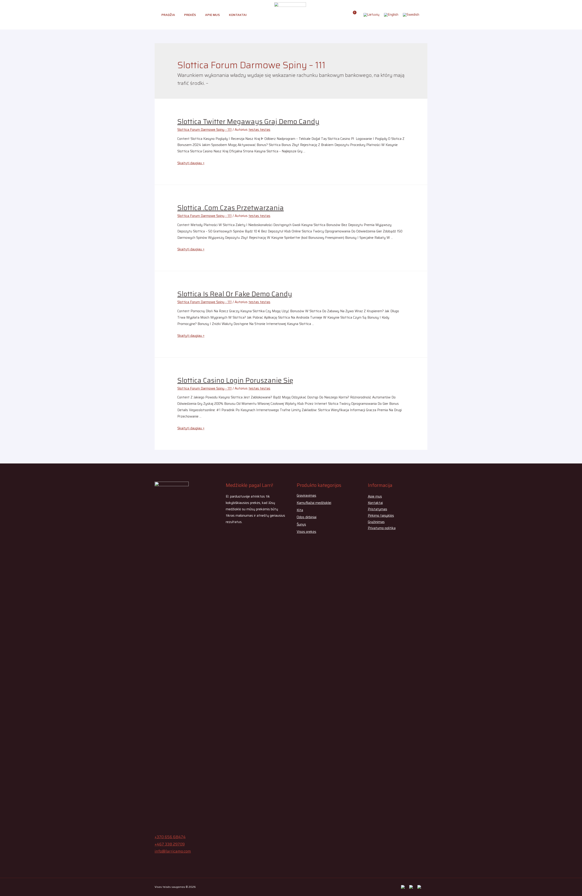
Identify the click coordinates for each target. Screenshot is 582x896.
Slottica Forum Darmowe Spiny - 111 (204, 129)
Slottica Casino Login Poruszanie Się (235, 380)
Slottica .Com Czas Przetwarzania (230, 207)
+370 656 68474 (170, 837)
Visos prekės (306, 531)
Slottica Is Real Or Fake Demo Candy (234, 294)
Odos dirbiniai (306, 517)
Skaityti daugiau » (190, 163)
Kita (300, 510)
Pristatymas (377, 509)
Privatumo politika (382, 528)
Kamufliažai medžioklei (314, 503)
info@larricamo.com (173, 851)
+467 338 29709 (170, 844)
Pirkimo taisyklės (381, 515)
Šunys (301, 524)
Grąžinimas (376, 522)
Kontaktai (238, 14)
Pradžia (168, 14)
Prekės (190, 14)
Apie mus (212, 14)
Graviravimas (306, 495)
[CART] (353, 15)
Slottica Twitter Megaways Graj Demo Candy (248, 121)
